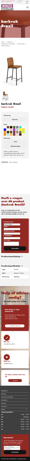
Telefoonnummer (9, 231)
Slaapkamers (4, 391)
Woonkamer (4, 400)
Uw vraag (7, 240)
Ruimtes (10, 42)
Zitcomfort (4, 406)
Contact (15, 380)
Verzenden (15, 248)
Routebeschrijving (14, 326)
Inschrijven (15, 452)
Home (3, 42)
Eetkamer (3, 394)
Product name (8, 222)
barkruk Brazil (5, 46)
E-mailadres (8, 235)
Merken (3, 409)
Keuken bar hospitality (8, 44)
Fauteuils (3, 403)
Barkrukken (21, 44)
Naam (6, 226)
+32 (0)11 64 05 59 (19, 1)
